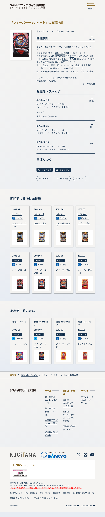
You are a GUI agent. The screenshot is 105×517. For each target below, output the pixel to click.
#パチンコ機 (62, 178)
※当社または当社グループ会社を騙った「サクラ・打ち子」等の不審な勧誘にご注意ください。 (46, 487)
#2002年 (80, 178)
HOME (13, 375)
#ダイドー (44, 178)
